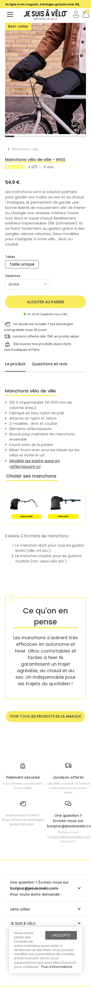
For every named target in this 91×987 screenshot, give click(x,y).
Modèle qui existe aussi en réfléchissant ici (34, 464)
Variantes (12, 276)
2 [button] (18, 136)
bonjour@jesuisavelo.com (70, 837)
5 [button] (45, 136)
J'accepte (61, 935)
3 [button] (27, 136)
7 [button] (63, 136)
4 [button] (36, 136)
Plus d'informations (56, 966)
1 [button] (9, 136)
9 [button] (81, 136)
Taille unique (21, 264)
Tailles (10, 257)
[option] (45, 78)
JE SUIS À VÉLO (23, 923)
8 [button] (72, 136)
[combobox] (27, 284)
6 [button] (54, 136)
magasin (32, 4)
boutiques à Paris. (25, 349)
